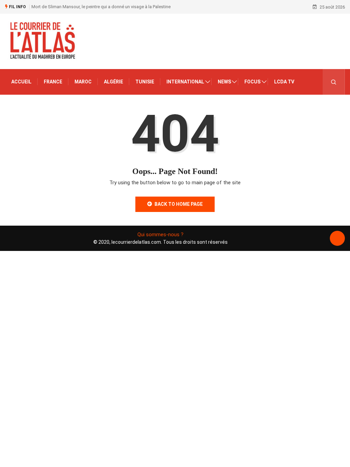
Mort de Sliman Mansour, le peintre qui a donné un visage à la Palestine (101, 6)
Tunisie (144, 81)
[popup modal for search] (334, 82)
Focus (252, 81)
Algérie (113, 81)
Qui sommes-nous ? (160, 234)
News (224, 81)
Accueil (21, 81)
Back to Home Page (178, 204)
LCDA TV (284, 81)
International (185, 81)
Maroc (83, 81)
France (53, 81)
